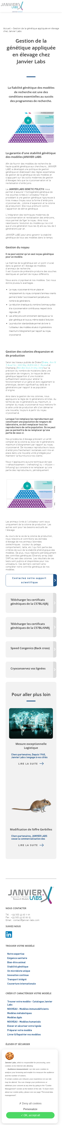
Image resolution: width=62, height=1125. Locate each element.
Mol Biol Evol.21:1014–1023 (30, 367)
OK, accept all (31, 1115)
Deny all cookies (31, 1103)
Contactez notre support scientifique (29, 580)
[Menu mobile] (57, 5)
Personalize (30, 1109)
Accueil (7, 28)
